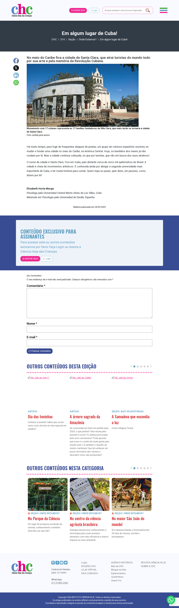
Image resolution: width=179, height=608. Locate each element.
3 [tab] (141, 366)
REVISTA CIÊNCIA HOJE (153, 562)
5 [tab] (147, 366)
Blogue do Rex (118, 569)
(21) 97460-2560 (59, 583)
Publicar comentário (41, 351)
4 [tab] (144, 366)
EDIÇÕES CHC (88, 566)
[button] (171, 600)
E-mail (32, 337)
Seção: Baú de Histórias (127, 411)
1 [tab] (134, 366)
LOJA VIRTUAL (89, 569)
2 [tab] (137, 366)
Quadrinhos (117, 576)
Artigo (32, 411)
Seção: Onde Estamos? (45, 513)
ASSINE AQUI (79, 10)
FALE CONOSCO (89, 573)
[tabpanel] (48, 407)
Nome (32, 323)
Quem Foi (116, 580)
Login (94, 10)
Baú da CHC (117, 566)
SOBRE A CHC (148, 566)
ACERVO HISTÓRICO (122, 562)
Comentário (36, 286)
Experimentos (118, 573)
